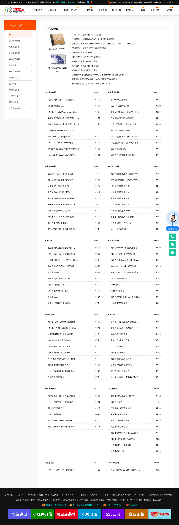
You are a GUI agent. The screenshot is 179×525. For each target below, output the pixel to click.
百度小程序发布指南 (89, 61)
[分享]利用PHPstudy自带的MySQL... (63, 260)
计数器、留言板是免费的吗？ (60, 303)
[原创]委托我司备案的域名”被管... (61, 130)
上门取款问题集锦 (118, 346)
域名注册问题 (14, 46)
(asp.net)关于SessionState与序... (61, 155)
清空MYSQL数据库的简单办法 (60, 340)
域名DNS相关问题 (118, 148)
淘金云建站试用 (54, 414)
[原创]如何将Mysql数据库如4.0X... (62, 328)
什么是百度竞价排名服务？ (122, 222)
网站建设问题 (14, 89)
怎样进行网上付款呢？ (120, 371)
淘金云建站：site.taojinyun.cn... (61, 420)
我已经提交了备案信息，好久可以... (62, 278)
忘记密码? (70, 2)
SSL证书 (116, 10)
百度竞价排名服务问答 (120, 204)
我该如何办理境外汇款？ (121, 358)
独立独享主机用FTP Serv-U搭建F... (125, 297)
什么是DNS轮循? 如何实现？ (123, 118)
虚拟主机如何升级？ (56, 105)
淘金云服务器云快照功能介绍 (123, 253)
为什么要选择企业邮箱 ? (58, 222)
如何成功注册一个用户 (57, 284)
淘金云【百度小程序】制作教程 (61, 469)
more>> (96, 92)
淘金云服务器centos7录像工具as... (125, 260)
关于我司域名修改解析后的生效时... (125, 112)
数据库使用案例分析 (56, 377)
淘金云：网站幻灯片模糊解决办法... (62, 99)
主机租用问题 (14, 71)
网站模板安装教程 (55, 408)
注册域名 (38, 10)
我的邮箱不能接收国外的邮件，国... (62, 204)
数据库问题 (13, 77)
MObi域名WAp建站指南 (120, 130)
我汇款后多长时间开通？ (121, 340)
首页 (11, 34)
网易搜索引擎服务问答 (120, 186)
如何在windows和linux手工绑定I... (125, 266)
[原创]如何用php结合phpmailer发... (62, 112)
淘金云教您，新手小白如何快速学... (62, 253)
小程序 (142, 10)
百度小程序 (13, 102)
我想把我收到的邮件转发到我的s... (62, 198)
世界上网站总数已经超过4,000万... (125, 179)
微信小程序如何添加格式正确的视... (125, 432)
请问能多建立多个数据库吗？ (60, 346)
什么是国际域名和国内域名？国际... (125, 142)
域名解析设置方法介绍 (120, 105)
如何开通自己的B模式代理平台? (61, 266)
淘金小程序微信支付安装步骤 (123, 438)
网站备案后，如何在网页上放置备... (62, 395)
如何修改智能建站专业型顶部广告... (62, 124)
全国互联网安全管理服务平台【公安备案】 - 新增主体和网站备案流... (109, 43)
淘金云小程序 (86, 52)
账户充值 (32, 494)
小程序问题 (13, 96)
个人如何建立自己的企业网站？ (97, 83)
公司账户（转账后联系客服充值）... (125, 321)
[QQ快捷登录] (91, 2)
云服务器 (88, 10)
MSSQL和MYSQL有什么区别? (60, 334)
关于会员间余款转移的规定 (122, 328)
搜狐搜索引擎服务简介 (120, 192)
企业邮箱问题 (14, 53)
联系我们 (20, 494)
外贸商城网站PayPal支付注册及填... (125, 469)
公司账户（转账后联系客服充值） (94, 48)
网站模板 (105, 494)
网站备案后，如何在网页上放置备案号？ (100, 79)
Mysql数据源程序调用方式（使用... (62, 358)
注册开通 (76, 52)
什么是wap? (53, 297)
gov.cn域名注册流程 (119, 99)
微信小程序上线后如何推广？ (94, 34)
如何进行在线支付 (118, 352)
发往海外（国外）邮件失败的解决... (62, 173)
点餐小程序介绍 (117, 451)
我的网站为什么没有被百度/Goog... (125, 173)
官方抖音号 (168, 2)
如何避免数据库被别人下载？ (60, 352)
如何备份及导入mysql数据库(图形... (62, 321)
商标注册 (158, 2)
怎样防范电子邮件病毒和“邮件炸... (62, 229)
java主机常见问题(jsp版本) (59, 136)
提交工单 (43, 494)
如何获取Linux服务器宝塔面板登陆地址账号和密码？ (105, 74)
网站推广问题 (14, 59)
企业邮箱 (102, 10)
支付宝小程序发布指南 (90, 65)
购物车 (115, 2)
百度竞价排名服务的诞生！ (122, 210)
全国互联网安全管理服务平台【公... (62, 247)
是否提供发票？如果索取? (121, 364)
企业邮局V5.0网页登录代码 (59, 186)
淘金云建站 (154, 494)
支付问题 (12, 83)
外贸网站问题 (14, 108)
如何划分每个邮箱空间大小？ (60, 210)
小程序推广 (77, 34)
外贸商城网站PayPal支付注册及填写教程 (97, 39)
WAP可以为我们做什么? (58, 290)
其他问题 (12, 65)
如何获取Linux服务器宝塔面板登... (125, 247)
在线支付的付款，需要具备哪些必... (125, 377)
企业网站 (154, 10)
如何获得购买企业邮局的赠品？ (61, 179)
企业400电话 (139, 494)
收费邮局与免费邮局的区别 (59, 192)
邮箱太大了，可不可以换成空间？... (62, 216)
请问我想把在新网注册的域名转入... (125, 136)
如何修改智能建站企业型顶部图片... (62, 118)
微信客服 (172, 228)
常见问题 (54, 494)
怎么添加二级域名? (57, 48)
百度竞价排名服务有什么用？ (123, 216)
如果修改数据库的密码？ (58, 364)
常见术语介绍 (53, 272)
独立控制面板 (67, 494)
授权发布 (76, 56)
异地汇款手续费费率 (119, 334)
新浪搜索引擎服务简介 (120, 198)
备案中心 (148, 2)
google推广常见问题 (119, 229)
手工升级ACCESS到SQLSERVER (61, 371)
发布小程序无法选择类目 (121, 445)
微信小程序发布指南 (89, 70)
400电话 (130, 10)
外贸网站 (168, 10)
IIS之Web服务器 (117, 290)
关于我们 (9, 494)
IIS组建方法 (115, 284)
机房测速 (93, 494)
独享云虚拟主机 (71, 10)
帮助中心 (138, 2)
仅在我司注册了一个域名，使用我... (125, 124)
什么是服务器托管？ (119, 278)
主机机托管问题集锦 (119, 303)
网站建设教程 (77, 79)
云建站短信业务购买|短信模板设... (62, 426)
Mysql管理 (81, 494)
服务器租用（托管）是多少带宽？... (125, 272)
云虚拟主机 (53, 10)
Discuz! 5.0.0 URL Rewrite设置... (61, 142)
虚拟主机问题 (14, 40)
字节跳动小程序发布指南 (91, 56)
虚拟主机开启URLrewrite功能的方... (62, 148)
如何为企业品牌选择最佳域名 (123, 155)
